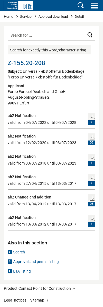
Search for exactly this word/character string (48, 50)
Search (19, 252)
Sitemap (37, 300)
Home (9, 16)
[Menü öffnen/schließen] (94, 5)
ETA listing (22, 271)
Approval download (53, 16)
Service (26, 16)
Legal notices (15, 300)
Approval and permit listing (36, 261)
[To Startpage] (18, 5)
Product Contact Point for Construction (37, 288)
